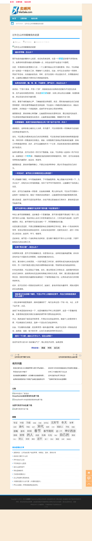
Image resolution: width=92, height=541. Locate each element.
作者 (40, 423)
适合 (51, 439)
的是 (37, 435)
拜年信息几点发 (19, 460)
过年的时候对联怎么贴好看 (68, 357)
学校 (28, 427)
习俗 (28, 422)
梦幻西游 (70, 431)
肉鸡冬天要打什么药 (21, 456)
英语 (73, 435)
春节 (37, 430)
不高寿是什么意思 (20, 463)
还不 (39, 438)
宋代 (40, 426)
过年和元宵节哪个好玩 (22, 357)
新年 (23, 430)
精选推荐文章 (51, 499)
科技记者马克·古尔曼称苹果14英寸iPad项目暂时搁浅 (29, 368)
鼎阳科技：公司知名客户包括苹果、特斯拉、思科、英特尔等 (35, 452)
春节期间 (48, 431)
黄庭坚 (69, 439)
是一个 (59, 431)
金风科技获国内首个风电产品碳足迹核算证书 (29, 379)
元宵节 (55, 422)
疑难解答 (65, 499)
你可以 (46, 423)
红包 (50, 435)
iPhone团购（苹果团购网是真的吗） (26, 485)
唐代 (21, 426)
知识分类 (27, 2)
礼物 (44, 435)
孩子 (33, 427)
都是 (57, 439)
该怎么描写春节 (19, 467)
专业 (15, 422)
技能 (73, 427)
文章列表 (19, 2)
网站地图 (59, 499)
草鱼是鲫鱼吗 (18, 470)
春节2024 (19, 23)
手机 (67, 427)
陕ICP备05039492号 (75, 499)
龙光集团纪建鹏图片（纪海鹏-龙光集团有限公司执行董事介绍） (29, 375)
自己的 (44, 92)
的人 (30, 434)
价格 (34, 423)
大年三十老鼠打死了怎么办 (57, 372)
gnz (19, 42)
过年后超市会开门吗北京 (56, 375)
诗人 (21, 438)
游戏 (15, 435)
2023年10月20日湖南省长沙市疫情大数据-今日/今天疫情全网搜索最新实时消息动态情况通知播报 (64, 368)
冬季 (71, 422)
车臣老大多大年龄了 (20, 372)
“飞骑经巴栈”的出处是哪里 (57, 379)
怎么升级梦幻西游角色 (21, 478)
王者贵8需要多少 (19, 474)
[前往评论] (88, 478)
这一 (46, 439)
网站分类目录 (42, 499)
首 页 (12, 2)
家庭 (61, 58)
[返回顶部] (88, 483)
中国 (22, 422)
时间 (29, 155)
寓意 (47, 427)
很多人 (60, 426)
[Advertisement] (46, 525)
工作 (53, 427)
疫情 (22, 434)
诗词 (27, 439)
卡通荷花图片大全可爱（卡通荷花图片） (28, 481)
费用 (33, 439)
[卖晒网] (22, 4)
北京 (14, 427)
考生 (56, 435)
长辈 (63, 439)
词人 (14, 439)
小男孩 (46, 507)
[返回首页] (88, 472)
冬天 (64, 422)
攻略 (15, 431)
